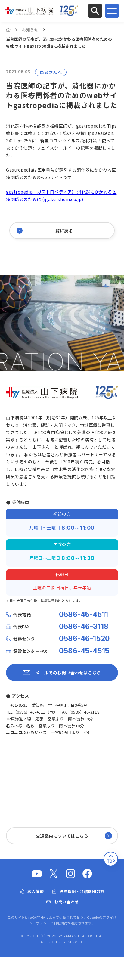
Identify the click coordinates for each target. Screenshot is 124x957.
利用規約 (60, 923)
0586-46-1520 (84, 638)
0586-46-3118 (84, 626)
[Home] (8, 30)
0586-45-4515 (84, 651)
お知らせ (30, 30)
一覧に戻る (62, 231)
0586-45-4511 (83, 614)
